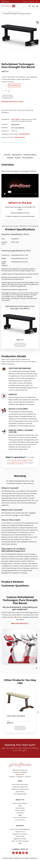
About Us (25, 1)
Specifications (17, 154)
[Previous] (33, 668)
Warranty (10, 157)
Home (3, 12)
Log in (37, 1)
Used (4, 85)
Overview (7, 154)
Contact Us (31, 1)
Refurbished (14, 85)
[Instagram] (20, 853)
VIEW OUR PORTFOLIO (19, 623)
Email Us (14, 131)
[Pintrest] (26, 853)
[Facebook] (13, 853)
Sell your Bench (19, 137)
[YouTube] (23, 853)
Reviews (18, 157)
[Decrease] (3, 91)
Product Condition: (7, 82)
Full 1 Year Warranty (17, 127)
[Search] (29, 6)
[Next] (36, 668)
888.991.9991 (6, 1)
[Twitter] (17, 853)
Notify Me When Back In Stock (12, 102)
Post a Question (27, 157)
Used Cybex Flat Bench (16, 716)
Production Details (29, 154)
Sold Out (20, 728)
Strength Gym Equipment (14, 12)
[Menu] (37, 6)
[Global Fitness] (8, 6)
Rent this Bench (24, 134)
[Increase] (8, 91)
